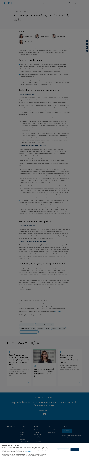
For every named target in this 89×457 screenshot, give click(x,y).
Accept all (75, 449)
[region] (44, 450)
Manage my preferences (63, 449)
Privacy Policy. (28, 451)
